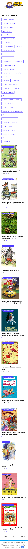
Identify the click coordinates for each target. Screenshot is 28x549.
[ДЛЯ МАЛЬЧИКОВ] (10, 298)
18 (18, 536)
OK (22, 547)
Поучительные (7, 58)
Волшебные (7, 31)
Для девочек (7, 42)
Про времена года (9, 65)
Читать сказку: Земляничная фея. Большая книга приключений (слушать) (12, 367)
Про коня (6, 80)
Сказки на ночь (8, 115)
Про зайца (18, 73)
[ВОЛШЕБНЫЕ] (9, 462)
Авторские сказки (8, 19)
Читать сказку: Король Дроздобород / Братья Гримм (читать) (13, 433)
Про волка (18, 61)
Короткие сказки (8, 50)
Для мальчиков (8, 46)
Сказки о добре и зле (9, 119)
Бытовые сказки (8, 27)
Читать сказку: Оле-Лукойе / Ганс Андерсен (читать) (12, 528)
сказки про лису (8, 126)
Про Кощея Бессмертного (11, 84)
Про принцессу (8, 92)
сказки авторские (8, 103)
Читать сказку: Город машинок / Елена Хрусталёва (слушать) (12, 302)
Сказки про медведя (9, 130)
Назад (5, 536)
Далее (23, 536)
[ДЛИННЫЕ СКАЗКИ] (9, 397)
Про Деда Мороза (8, 69)
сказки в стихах (8, 107)
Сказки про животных (10, 122)
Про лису (6, 88)
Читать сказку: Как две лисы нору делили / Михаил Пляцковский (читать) (12, 204)
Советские (6, 141)
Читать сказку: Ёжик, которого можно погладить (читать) (11, 269)
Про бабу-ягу (7, 61)
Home (2, 12)
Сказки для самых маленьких (12, 111)
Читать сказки (9, 12)
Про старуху (7, 96)
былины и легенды (9, 23)
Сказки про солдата (9, 134)
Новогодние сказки (9, 54)
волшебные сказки (9, 35)
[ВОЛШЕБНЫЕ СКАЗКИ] (9, 363)
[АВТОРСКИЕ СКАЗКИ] (9, 167)
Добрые (19, 46)
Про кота (16, 80)
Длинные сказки (8, 38)
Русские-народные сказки (11, 99)
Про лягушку (17, 88)
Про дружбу (7, 73)
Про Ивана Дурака (9, 77)
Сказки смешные (8, 138)
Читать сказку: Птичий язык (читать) (14, 497)
